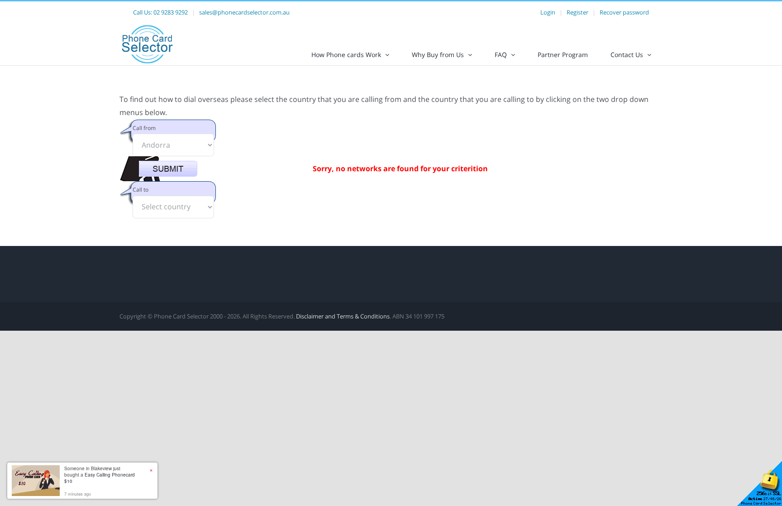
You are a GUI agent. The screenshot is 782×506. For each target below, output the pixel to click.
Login (547, 12)
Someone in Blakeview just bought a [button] (99, 474)
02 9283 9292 (170, 12)
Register (577, 12)
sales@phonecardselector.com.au (244, 12)
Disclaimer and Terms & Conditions (343, 316)
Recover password (624, 12)
